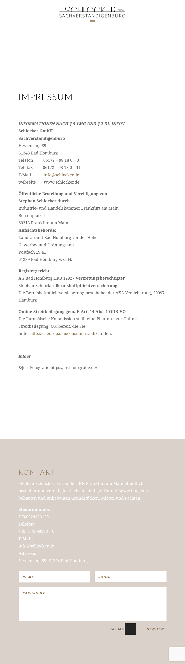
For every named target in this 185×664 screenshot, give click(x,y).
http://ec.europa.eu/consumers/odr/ (63, 333)
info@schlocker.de (61, 175)
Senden (155, 629)
